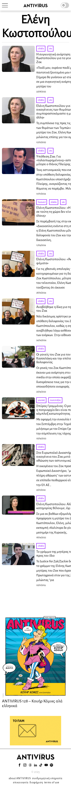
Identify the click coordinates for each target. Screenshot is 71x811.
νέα (50, 48)
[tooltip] (19, 765)
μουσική (41, 400)
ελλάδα (41, 48)
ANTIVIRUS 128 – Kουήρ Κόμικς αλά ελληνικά (32, 703)
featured (41, 202)
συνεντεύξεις (55, 400)
